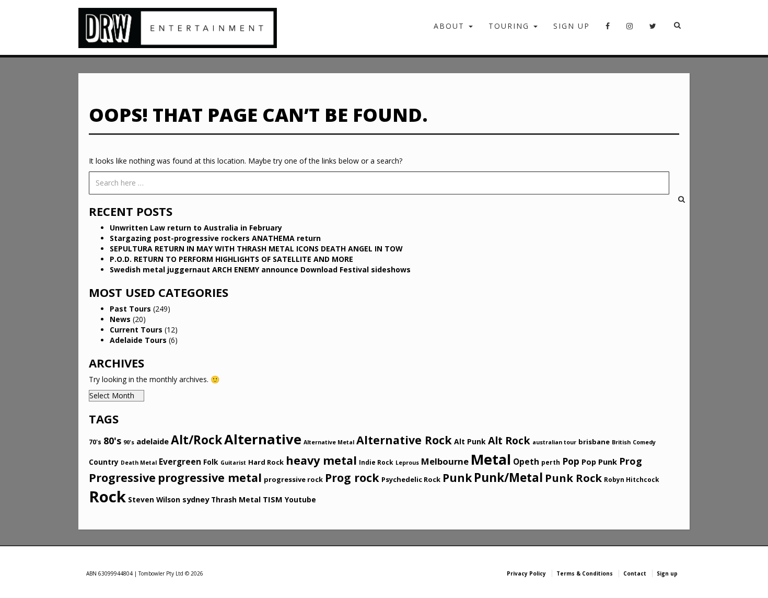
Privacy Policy (526, 573)
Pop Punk (599, 461)
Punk (457, 477)
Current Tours (136, 330)
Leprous (407, 462)
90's (128, 442)
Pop (570, 461)
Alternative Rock (404, 439)
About (451, 26)
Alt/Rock (196, 440)
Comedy (644, 442)
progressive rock (293, 479)
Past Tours (130, 309)
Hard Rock (266, 462)
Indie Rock (376, 462)
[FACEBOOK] (608, 29)
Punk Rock (573, 477)
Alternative (262, 439)
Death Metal (139, 462)
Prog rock (352, 477)
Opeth (526, 461)
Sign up (571, 26)
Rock (107, 496)
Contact (634, 573)
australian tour (554, 442)
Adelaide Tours (138, 340)
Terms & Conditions (584, 573)
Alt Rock (509, 440)
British (621, 442)
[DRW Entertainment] (177, 27)
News (120, 319)
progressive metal (210, 477)
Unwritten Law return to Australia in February (196, 228)
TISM (273, 499)
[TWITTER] (653, 29)
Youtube (300, 499)
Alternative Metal (329, 442)
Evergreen (180, 461)
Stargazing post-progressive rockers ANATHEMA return (215, 238)
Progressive (122, 477)
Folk (210, 462)
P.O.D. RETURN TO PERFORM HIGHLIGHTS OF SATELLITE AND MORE (231, 259)
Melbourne (445, 461)
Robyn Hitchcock (631, 479)
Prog (630, 461)
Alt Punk (470, 441)
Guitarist (233, 462)
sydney (195, 499)
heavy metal (321, 460)
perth (550, 462)
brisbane (594, 441)
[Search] (674, 183)
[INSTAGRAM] (630, 29)
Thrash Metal (236, 499)
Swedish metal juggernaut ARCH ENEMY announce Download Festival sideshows (260, 269)
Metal (491, 459)
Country (104, 462)
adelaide (152, 441)
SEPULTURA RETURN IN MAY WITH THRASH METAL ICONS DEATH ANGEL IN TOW (256, 249)
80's (112, 440)
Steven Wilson (154, 499)
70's (95, 442)
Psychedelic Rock (410, 479)
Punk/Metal (508, 477)
